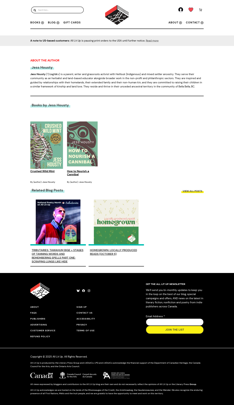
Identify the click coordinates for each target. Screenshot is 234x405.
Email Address (155, 316)
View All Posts (192, 191)
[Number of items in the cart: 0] (200, 10)
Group (193, 384)
